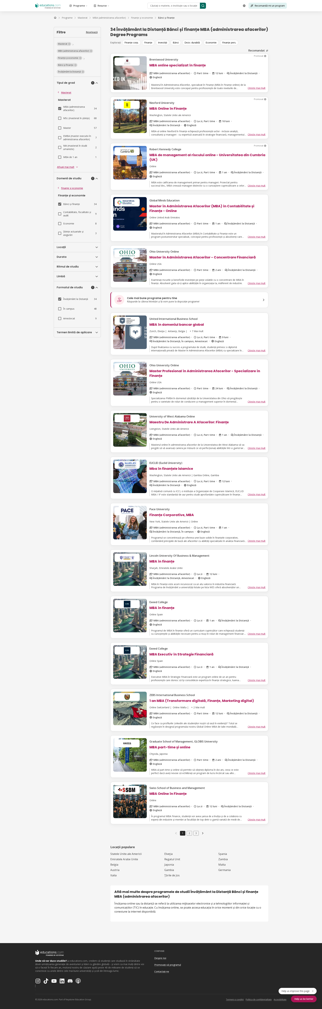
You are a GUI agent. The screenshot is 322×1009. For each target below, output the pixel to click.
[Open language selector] (244, 6)
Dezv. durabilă (192, 42)
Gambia (169, 870)
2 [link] (189, 833)
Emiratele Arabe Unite (124, 859)
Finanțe (148, 42)
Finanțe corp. (131, 42)
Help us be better (303, 998)
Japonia (169, 864)
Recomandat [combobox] (256, 50)
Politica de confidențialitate (259, 999)
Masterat (66, 92)
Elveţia (168, 854)
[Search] (203, 6)
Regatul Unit (172, 859)
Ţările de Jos (172, 875)
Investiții (162, 42)
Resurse (102, 5)
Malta (222, 864)
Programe (79, 5)
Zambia (223, 859)
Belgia (114, 864)
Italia (113, 875)
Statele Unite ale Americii (126, 854)
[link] (166, 17)
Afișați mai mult (65, 167)
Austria (114, 870)
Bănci (176, 42)
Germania (224, 870)
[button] (64, 44)
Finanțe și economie (72, 188)
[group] (195, 42)
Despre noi (160, 958)
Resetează (92, 32)
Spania (222, 854)
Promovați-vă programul (167, 964)
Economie (211, 42)
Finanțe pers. (229, 42)
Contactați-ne (161, 971)
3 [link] (196, 833)
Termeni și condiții (235, 999)
